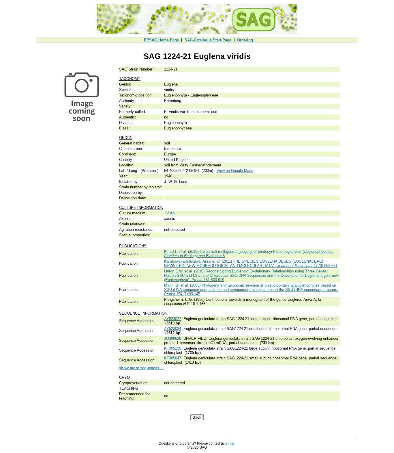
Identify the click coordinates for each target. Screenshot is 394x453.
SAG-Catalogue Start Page (208, 40)
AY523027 (172, 319)
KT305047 (172, 358)
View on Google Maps (235, 170)
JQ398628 (172, 338)
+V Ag (169, 213)
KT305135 (172, 348)
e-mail (230, 443)
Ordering (245, 40)
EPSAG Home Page (161, 40)
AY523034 (172, 328)
